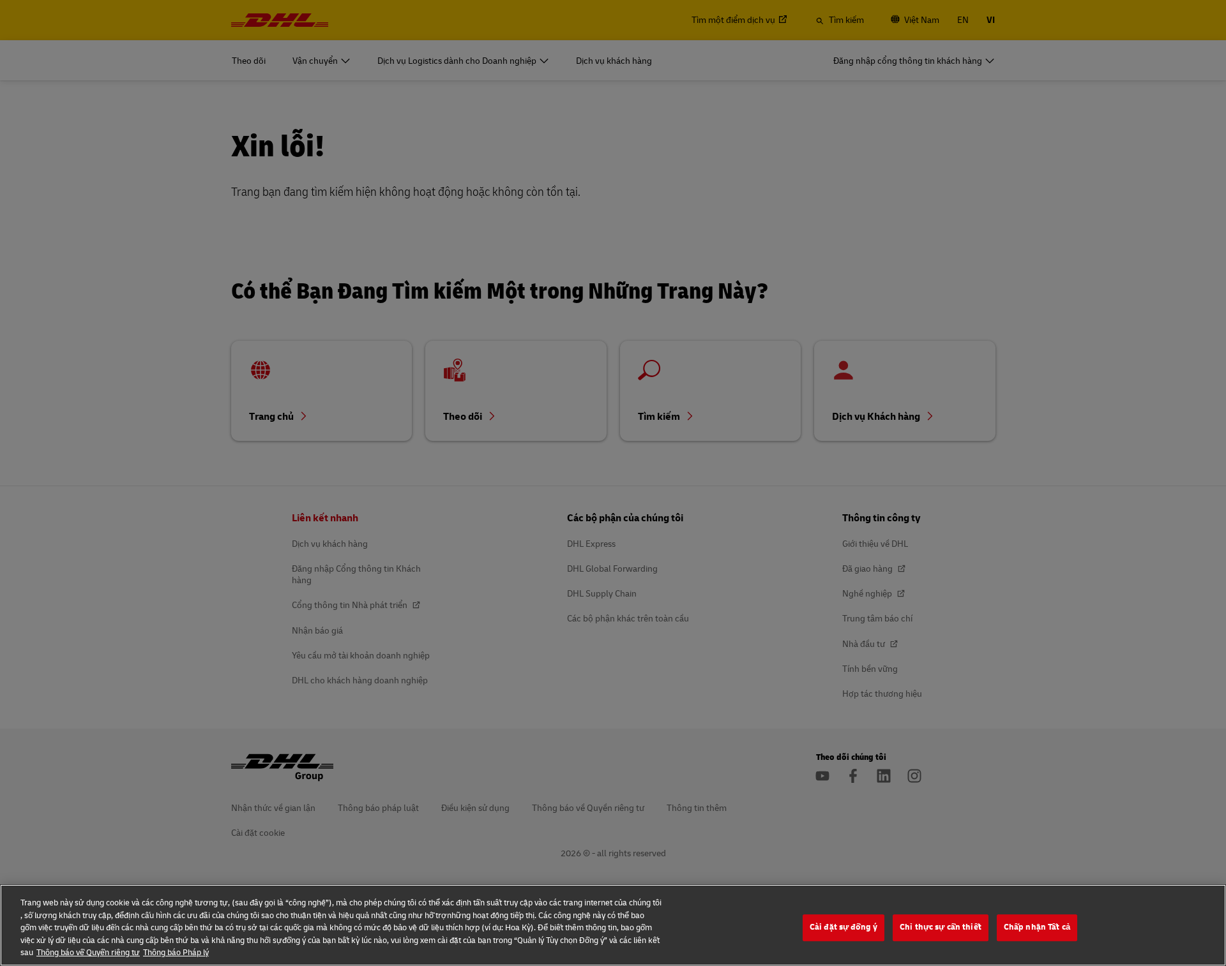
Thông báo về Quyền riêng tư (88, 952)
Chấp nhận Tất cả (1037, 927)
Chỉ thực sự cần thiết (940, 927)
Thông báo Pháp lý (176, 952)
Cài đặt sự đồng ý (843, 927)
